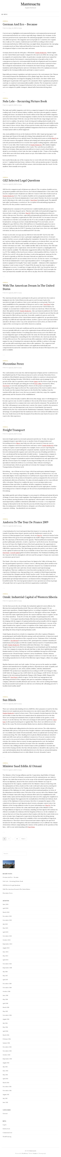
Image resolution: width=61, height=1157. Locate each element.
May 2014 (5, 1027)
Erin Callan (38, 383)
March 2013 (6, 1082)
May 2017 (5, 975)
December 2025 (7, 916)
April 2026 (5, 908)
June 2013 (5, 1070)
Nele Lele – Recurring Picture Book (25, 101)
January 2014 (6, 1043)
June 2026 (5, 904)
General (5, 21)
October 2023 (6, 940)
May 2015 (5, 1011)
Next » (23, 838)
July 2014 (5, 1023)
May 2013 (5, 1074)
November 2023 (7, 936)
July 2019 (5, 971)
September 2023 (7, 944)
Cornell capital (15, 553)
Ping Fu (54, 138)
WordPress (25, 1153)
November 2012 (7, 1090)
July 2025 (5, 924)
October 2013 (6, 1055)
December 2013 (7, 1047)
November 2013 (7, 1051)
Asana (36, 381)
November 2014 (7, 1015)
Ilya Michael (14, 640)
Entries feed (6, 1128)
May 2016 (5, 999)
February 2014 (7, 1039)
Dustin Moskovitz (41, 53)
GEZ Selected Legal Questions (21, 180)
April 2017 (5, 979)
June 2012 (5, 1102)
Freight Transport (14, 430)
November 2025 (7, 920)
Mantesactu (30, 4)
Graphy (35, 1153)
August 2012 (6, 1094)
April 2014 (5, 1031)
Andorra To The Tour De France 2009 (25, 522)
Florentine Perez (13, 364)
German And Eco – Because (20, 24)
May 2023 (5, 956)
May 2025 (5, 928)
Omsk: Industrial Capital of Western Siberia (30, 597)
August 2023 (6, 948)
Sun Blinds (9, 700)
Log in (4, 1125)
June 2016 (5, 995)
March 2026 (6, 912)
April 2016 (5, 1003)
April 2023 (5, 960)
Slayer (18, 443)
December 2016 (7, 983)
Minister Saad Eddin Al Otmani (22, 766)
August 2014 (6, 1019)
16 (17, 838)
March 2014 (6, 1035)
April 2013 (5, 1078)
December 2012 (7, 1086)
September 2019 (7, 968)
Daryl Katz (33, 200)
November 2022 (7, 964)
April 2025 (5, 932)
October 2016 (6, 991)
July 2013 (5, 1067)
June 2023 (5, 952)
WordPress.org (7, 1136)
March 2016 (6, 1007)
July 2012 (5, 1098)
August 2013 (6, 1063)
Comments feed (7, 1132)
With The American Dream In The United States (28, 287)
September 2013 (7, 1059)
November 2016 (7, 987)
